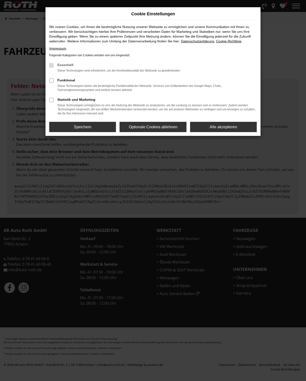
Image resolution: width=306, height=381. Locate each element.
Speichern (82, 127)
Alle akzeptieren (223, 127)
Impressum (57, 48)
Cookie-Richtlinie (228, 41)
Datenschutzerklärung (197, 41)
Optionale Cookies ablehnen (153, 127)
